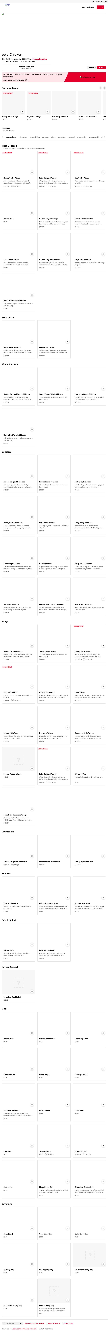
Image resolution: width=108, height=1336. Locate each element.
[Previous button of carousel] (100, 88)
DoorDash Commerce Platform (24, 1329)
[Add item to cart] (22, 111)
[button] (13, 106)
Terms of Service (53, 1323)
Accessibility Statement (34, 1323)
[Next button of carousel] (104, 88)
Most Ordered (11, 137)
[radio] (92, 67)
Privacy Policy (67, 1323)
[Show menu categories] (2, 137)
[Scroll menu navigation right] (104, 137)
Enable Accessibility (99, 1)
